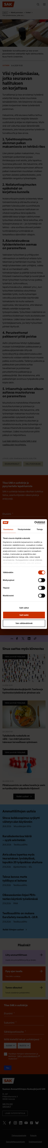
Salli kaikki (24, 615)
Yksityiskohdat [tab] (24, 529)
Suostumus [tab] (8, 529)
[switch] (41, 580)
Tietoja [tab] (40, 529)
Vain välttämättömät (24, 623)
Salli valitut (24, 608)
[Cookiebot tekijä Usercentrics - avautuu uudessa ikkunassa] (34, 522)
